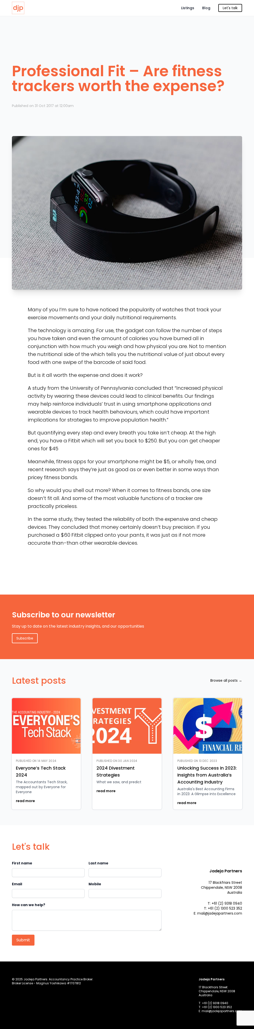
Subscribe (24, 638)
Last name (98, 863)
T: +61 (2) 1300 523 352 (223, 908)
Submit (23, 940)
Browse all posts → (226, 680)
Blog (206, 7)
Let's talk (230, 7)
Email (17, 884)
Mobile (95, 884)
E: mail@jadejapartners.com (218, 913)
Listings (187, 7)
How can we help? (28, 904)
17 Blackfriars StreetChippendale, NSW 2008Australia (221, 887)
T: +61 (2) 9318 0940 (225, 903)
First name (22, 863)
